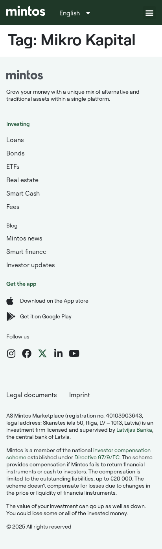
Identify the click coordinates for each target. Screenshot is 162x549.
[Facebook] (26, 353)
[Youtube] (74, 353)
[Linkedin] (58, 353)
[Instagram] (11, 353)
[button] (149, 12)
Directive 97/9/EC (97, 457)
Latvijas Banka (134, 429)
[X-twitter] (42, 353)
